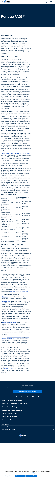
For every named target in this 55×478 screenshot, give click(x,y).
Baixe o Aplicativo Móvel (9, 416)
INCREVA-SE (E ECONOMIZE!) (27, 391)
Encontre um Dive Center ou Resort (12, 400)
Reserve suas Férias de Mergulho (12, 410)
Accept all (31, 476)
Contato (39, 438)
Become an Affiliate (8, 420)
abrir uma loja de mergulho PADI (19, 291)
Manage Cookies (9, 476)
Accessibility (22, 438)
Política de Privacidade (14, 438)
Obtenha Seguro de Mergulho (11, 407)
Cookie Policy (32, 473)
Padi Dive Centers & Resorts (8, 429)
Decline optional (20, 476)
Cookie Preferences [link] (46, 438)
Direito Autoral (28, 438)
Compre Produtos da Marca (10, 413)
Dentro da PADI (5, 424)
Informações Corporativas (8, 426)
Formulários (34, 438)
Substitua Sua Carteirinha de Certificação (14, 403)
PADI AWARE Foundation (8, 368)
